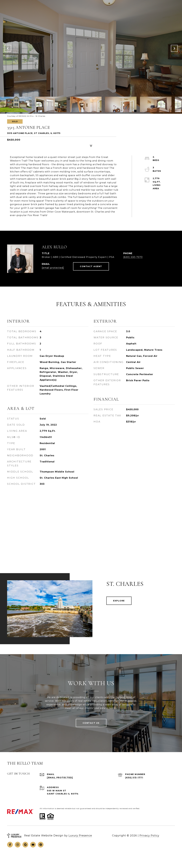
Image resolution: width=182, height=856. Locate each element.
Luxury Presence (80, 835)
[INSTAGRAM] (17, 844)
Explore (119, 600)
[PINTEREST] (41, 844)
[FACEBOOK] (10, 844)
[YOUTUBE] (33, 844)
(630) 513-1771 (134, 777)
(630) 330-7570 (133, 257)
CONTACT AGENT (91, 266)
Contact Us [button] (91, 723)
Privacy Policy (149, 835)
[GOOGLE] (25, 844)
